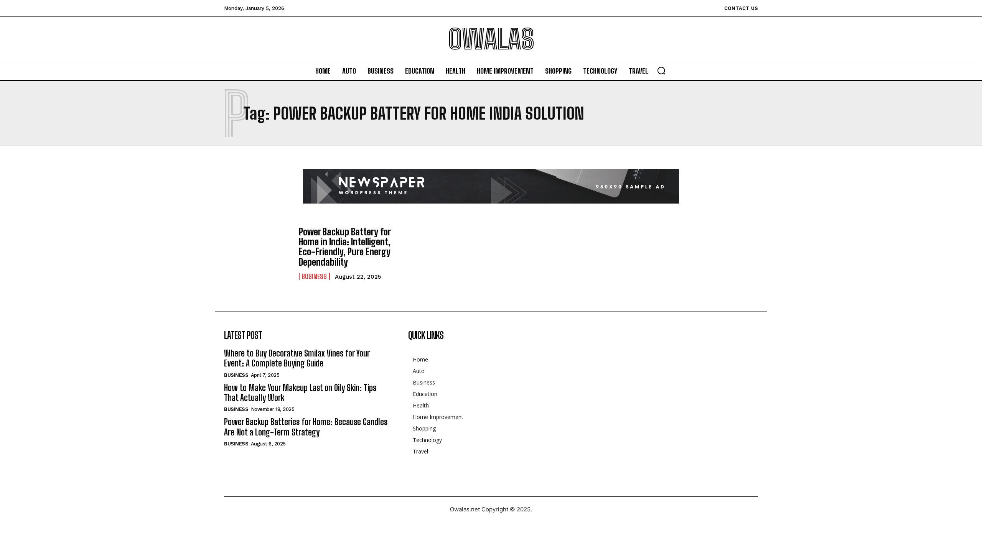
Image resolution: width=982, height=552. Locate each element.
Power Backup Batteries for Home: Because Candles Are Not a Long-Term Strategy (305, 427)
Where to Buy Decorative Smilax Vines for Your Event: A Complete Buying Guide (297, 358)
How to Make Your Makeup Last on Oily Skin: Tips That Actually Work (300, 393)
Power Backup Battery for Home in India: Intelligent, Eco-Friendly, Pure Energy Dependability (345, 247)
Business (314, 276)
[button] (661, 70)
